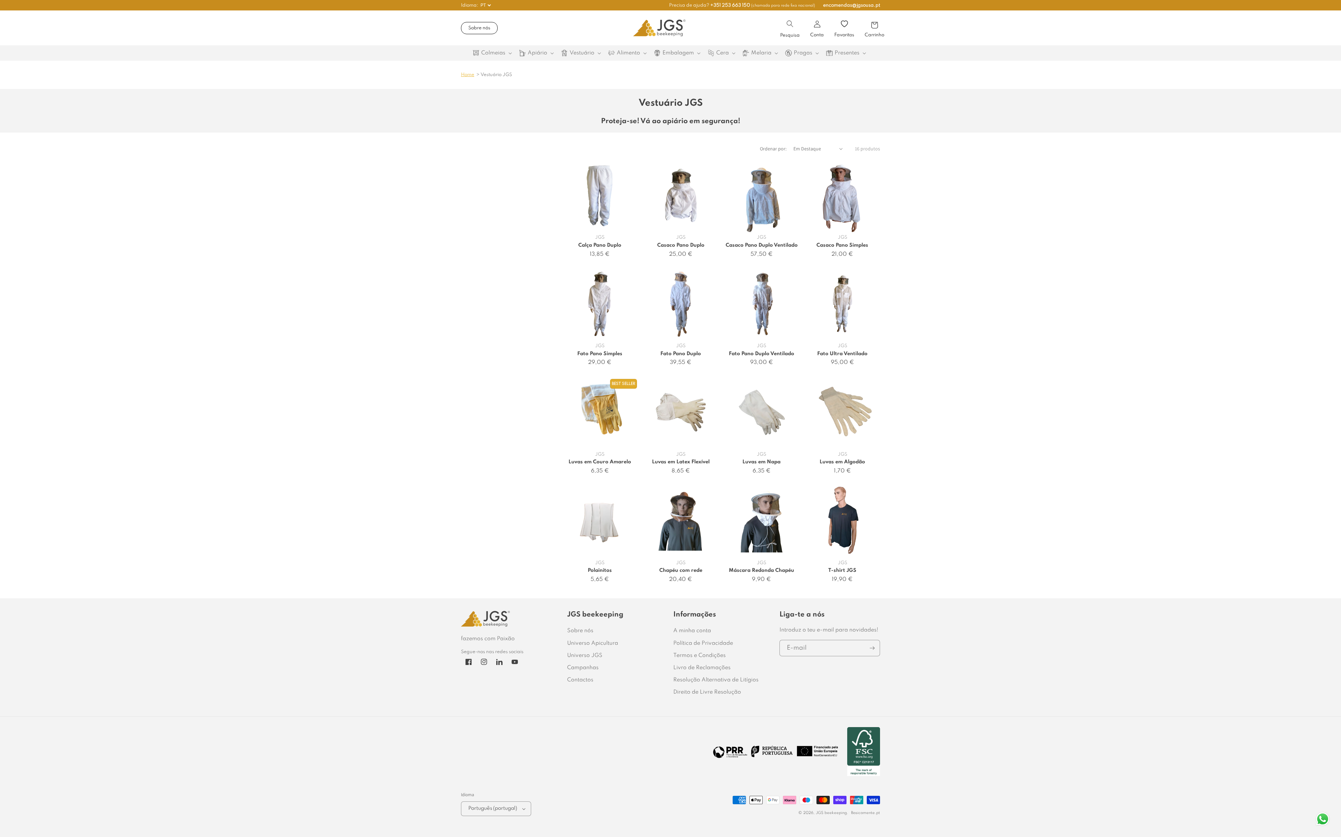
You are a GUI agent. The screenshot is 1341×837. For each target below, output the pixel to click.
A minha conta (692, 631)
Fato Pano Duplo (680, 353)
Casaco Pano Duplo (680, 245)
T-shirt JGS (842, 570)
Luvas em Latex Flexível (681, 461)
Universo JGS (584, 655)
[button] (789, 23)
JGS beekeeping (831, 813)
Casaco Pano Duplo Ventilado (762, 245)
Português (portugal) (492, 808)
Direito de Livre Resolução (707, 692)
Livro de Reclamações (702, 668)
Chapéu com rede (680, 570)
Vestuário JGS (496, 75)
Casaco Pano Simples (842, 245)
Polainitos (600, 570)
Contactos (580, 680)
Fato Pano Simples (599, 353)
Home (467, 75)
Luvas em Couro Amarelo (600, 461)
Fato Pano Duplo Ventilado (761, 353)
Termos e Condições (699, 655)
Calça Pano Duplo (599, 245)
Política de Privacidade (703, 643)
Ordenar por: (773, 148)
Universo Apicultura (592, 643)
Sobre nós (479, 28)
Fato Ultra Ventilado (842, 353)
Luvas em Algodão (842, 461)
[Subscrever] (872, 648)
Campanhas (583, 668)
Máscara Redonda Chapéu (761, 570)
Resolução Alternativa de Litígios (716, 680)
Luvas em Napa (761, 461)
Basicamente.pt (865, 813)
